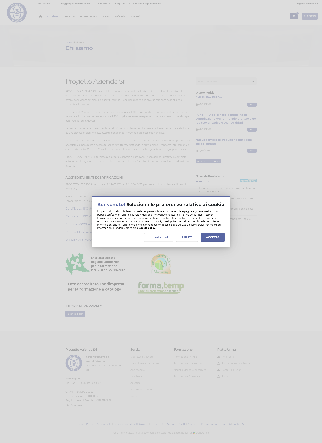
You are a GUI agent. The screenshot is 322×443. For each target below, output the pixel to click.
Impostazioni (159, 237)
